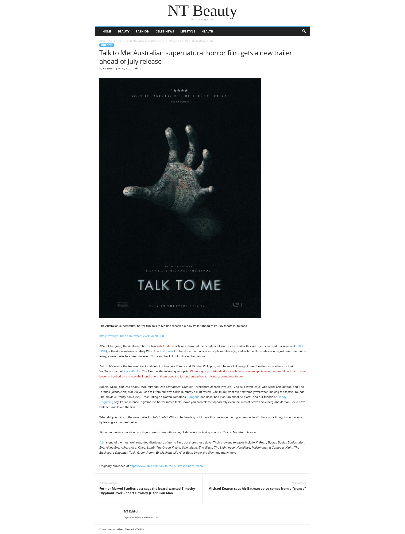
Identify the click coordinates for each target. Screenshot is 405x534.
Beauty (124, 31)
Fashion (142, 31)
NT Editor (108, 68)
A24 (102, 442)
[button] (304, 31)
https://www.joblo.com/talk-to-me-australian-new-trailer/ (166, 466)
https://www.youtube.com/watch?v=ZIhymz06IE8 (131, 336)
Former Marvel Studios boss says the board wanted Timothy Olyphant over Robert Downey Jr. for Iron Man (147, 490)
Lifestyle (187, 31)
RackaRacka (131, 371)
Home (107, 31)
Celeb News (165, 31)
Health (207, 31)
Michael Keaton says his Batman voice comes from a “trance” (257, 488)
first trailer (166, 351)
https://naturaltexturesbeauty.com (141, 517)
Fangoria (194, 397)
